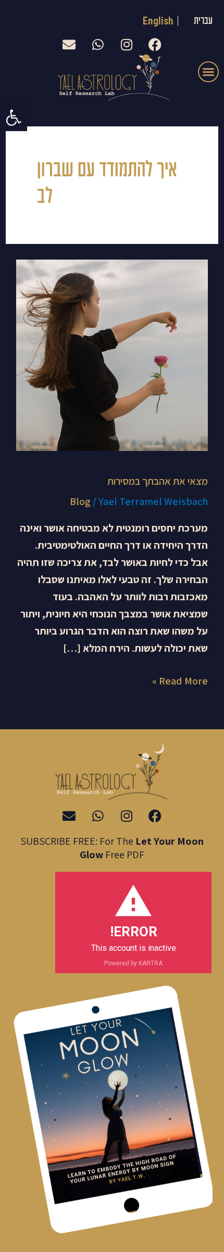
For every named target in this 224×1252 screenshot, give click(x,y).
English (158, 21)
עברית (203, 21)
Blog (80, 501)
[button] (13, 117)
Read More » (180, 680)
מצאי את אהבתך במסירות (157, 481)
